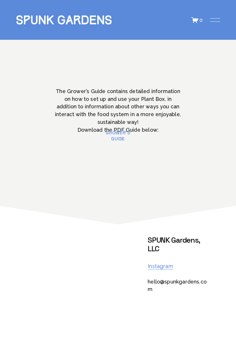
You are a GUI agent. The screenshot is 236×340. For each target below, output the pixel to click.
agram (165, 266)
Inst (152, 266)
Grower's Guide (118, 136)
